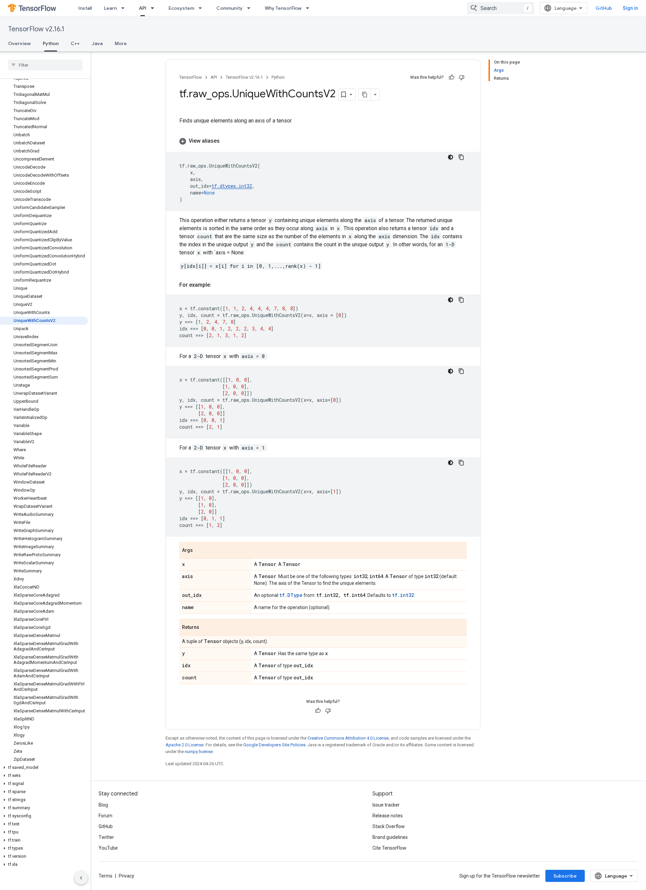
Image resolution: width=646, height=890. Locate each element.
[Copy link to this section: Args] (199, 551)
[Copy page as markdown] (365, 94)
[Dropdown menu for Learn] (125, 8)
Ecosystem (181, 8)
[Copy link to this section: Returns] (206, 628)
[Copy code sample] (461, 157)
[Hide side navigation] (81, 878)
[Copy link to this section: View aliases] (226, 141)
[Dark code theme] (450, 157)
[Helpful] (451, 77)
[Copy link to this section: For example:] (218, 285)
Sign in (630, 8)
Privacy (126, 876)
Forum (105, 815)
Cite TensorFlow (389, 848)
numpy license (199, 751)
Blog (103, 805)
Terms (105, 876)
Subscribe (565, 876)
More (121, 43)
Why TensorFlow (283, 8)
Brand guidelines (390, 837)
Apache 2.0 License (185, 744)
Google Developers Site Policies (274, 744)
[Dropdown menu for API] (154, 8)
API (142, 8)
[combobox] (500, 8)
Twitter (106, 837)
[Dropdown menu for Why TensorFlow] (309, 8)
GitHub (604, 8)
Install (85, 8)
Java (97, 43)
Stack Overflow (388, 826)
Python (51, 43)
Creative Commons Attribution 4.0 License (348, 738)
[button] (44, 767)
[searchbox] (45, 65)
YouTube (108, 848)
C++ (75, 43)
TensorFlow (190, 77)
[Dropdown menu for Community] (251, 8)
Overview (19, 43)
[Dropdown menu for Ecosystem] (202, 8)
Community (229, 8)
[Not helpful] (462, 77)
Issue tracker (386, 805)
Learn (110, 8)
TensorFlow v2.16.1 (36, 29)
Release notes (387, 815)
